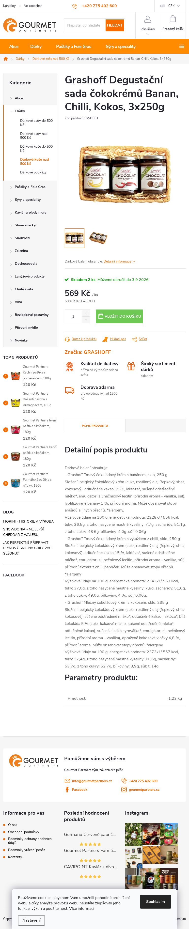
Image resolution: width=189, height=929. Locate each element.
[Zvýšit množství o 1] (86, 313)
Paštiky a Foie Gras (30, 187)
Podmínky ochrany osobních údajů (30, 841)
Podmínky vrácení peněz (26, 850)
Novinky (21, 340)
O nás (12, 825)
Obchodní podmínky (23, 832)
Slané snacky (25, 225)
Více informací (81, 908)
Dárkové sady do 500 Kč (36, 122)
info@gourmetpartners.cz (92, 781)
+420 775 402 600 (143, 781)
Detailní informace (117, 261)
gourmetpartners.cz (144, 789)
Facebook (79, 789)
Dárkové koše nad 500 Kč (34, 161)
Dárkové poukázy (33, 172)
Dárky (20, 111)
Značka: (88, 352)
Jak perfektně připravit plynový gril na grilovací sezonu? (27, 548)
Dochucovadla (26, 263)
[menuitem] (13, 46)
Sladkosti (22, 238)
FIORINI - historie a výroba (28, 521)
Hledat (115, 25)
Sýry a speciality (28, 199)
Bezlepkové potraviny (31, 314)
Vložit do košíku (123, 316)
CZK (171, 6)
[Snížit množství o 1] (86, 319)
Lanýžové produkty (30, 276)
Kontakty (9, 6)
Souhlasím (155, 901)
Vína (18, 302)
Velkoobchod (33, 6)
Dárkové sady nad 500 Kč (33, 135)
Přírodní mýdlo (26, 327)
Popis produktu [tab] (95, 426)
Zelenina (21, 250)
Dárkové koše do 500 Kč (36, 148)
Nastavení (31, 920)
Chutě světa (24, 289)
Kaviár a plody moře (30, 212)
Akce (19, 98)
